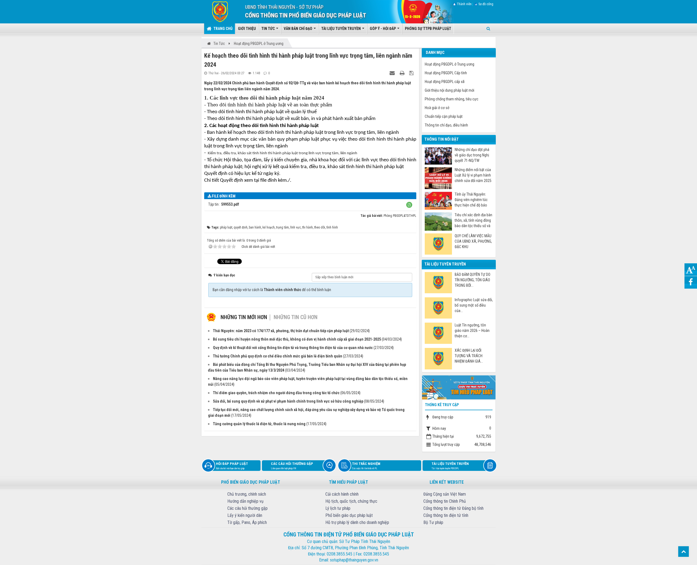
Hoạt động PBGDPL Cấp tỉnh (446, 73)
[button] (409, 205)
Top (683, 551)
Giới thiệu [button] (247, 28)
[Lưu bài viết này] (412, 73)
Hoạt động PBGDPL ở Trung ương (449, 64)
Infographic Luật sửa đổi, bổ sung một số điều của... (474, 305)
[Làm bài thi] (459, 387)
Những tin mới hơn (244, 317)
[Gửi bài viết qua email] (393, 73)
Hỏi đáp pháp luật (232, 466)
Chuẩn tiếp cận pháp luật (444, 116)
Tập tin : (223, 204)
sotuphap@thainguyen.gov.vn (354, 560)
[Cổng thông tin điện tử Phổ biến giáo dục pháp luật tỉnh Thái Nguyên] (216, 11)
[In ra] (403, 73)
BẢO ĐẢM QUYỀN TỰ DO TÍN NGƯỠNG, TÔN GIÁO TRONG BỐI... (472, 280)
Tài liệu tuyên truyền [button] (341, 28)
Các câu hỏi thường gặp (292, 466)
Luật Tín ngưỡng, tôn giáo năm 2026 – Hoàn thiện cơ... (472, 330)
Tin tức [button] (268, 28)
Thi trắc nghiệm (366, 466)
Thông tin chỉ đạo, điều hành (446, 125)
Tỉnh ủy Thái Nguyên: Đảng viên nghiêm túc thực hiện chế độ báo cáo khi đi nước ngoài (471, 200)
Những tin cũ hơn (295, 317)
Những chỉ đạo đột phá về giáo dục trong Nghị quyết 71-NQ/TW (472, 155)
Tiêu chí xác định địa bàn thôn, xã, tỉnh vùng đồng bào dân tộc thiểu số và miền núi (473, 220)
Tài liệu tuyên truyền (450, 466)
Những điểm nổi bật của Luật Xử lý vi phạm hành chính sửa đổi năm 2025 (473, 175)
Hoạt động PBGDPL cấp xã (444, 81)
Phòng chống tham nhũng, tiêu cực (451, 99)
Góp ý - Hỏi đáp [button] (383, 28)
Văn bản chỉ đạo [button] (298, 28)
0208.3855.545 (339, 554)
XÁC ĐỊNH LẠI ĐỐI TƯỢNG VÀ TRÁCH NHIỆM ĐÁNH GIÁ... (469, 355)
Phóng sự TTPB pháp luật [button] (428, 28)
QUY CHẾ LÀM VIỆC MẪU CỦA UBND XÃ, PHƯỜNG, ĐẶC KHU (473, 241)
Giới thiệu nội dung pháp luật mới (449, 90)
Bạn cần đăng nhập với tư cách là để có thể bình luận (272, 290)
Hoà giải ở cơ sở (437, 108)
